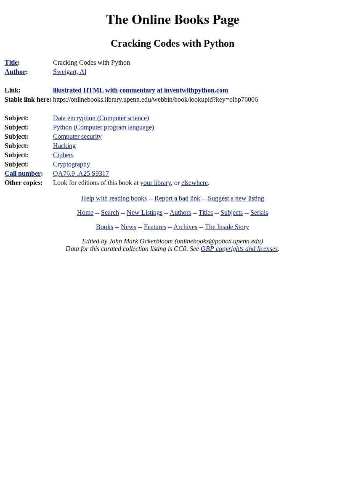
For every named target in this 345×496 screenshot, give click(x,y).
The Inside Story (227, 226)
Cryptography (71, 164)
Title (11, 62)
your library (155, 182)
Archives (185, 226)
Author (15, 71)
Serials (259, 212)
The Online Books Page (172, 19)
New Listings (144, 212)
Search (110, 212)
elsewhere (194, 182)
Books (104, 226)
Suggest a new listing (236, 198)
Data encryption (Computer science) (101, 117)
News (128, 226)
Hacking (64, 145)
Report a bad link (177, 198)
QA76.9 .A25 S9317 (81, 173)
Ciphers (63, 154)
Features (155, 226)
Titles (206, 212)
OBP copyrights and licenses (239, 248)
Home (85, 212)
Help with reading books (114, 198)
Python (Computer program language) (103, 127)
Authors (180, 212)
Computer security (77, 136)
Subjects (231, 212)
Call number (23, 173)
